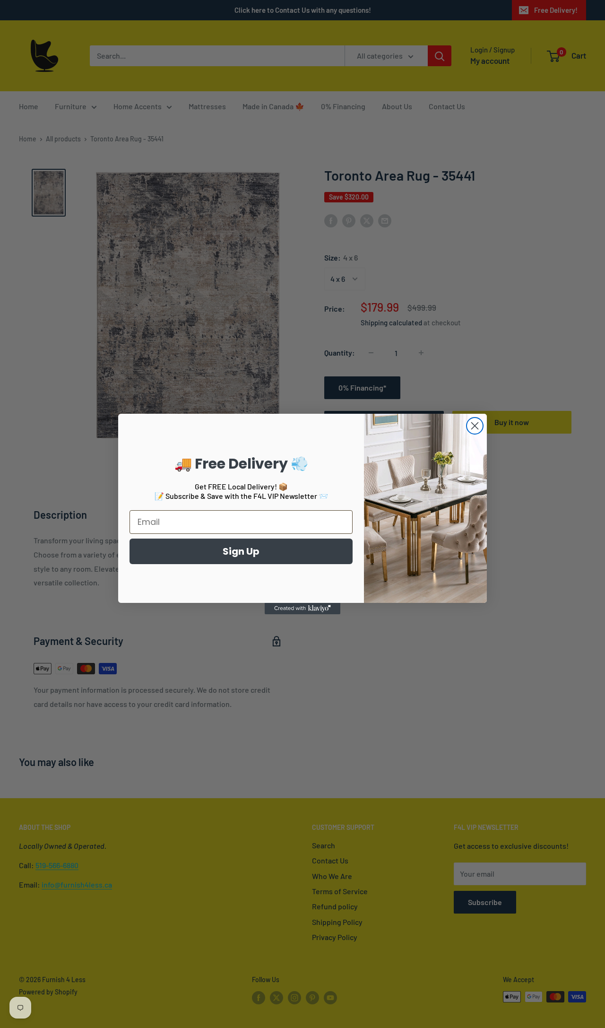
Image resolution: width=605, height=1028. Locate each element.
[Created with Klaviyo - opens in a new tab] (302, 608)
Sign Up (241, 551)
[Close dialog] (475, 426)
